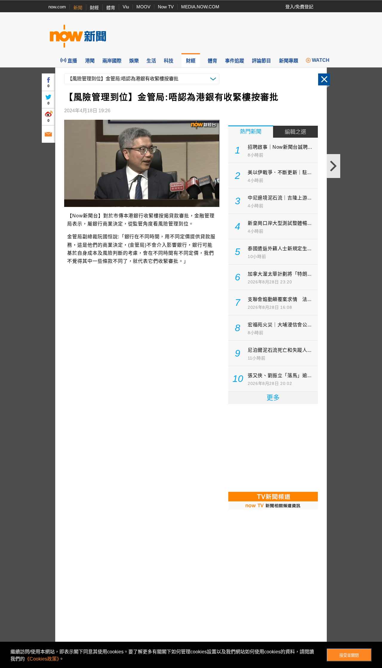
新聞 (77, 7)
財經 (94, 7)
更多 (273, 397)
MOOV (143, 6)
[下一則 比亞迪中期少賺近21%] (333, 166)
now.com (57, 6)
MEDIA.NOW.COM (200, 6)
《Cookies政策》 (42, 658)
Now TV (166, 6)
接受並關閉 (349, 655)
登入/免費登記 (299, 6)
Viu (126, 6)
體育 (110, 7)
